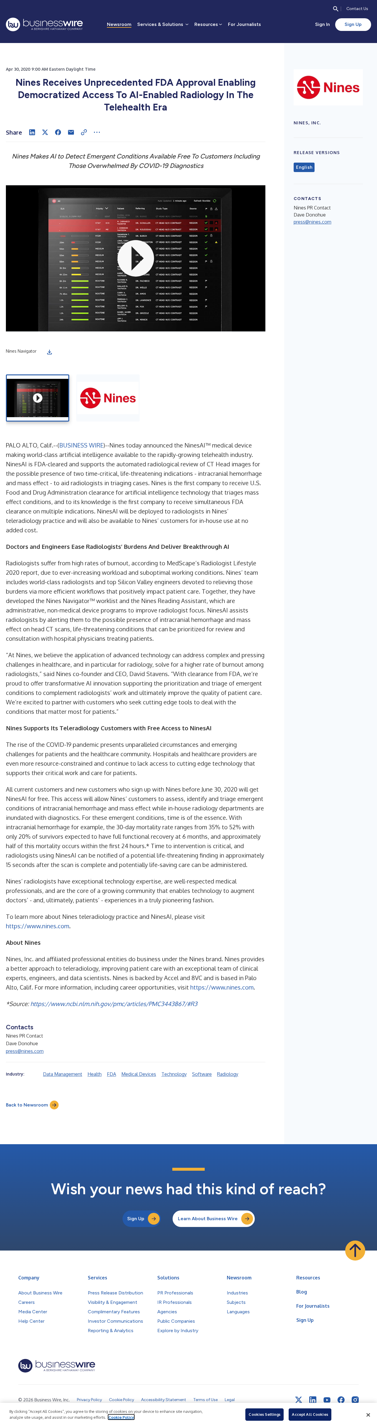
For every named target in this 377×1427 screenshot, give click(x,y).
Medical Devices (138, 1074)
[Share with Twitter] (45, 132)
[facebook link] (341, 1399)
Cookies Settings (264, 1414)
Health (94, 1074)
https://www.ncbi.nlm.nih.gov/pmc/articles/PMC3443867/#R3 (113, 1004)
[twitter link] (298, 1400)
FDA (111, 1074)
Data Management (62, 1074)
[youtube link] (326, 1400)
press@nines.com (25, 1051)
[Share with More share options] (97, 132)
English (304, 167)
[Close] (368, 1415)
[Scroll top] (355, 1251)
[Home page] (44, 24)
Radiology (227, 1074)
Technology (174, 1074)
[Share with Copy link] (84, 132)
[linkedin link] (312, 1399)
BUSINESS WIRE (81, 445)
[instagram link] (355, 1399)
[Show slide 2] (108, 398)
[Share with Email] (71, 132)
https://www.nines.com (37, 926)
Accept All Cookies (310, 1414)
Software (202, 1074)
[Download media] (49, 352)
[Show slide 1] (37, 398)
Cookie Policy (121, 1417)
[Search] (335, 8)
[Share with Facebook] (58, 132)
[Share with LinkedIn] (32, 132)
